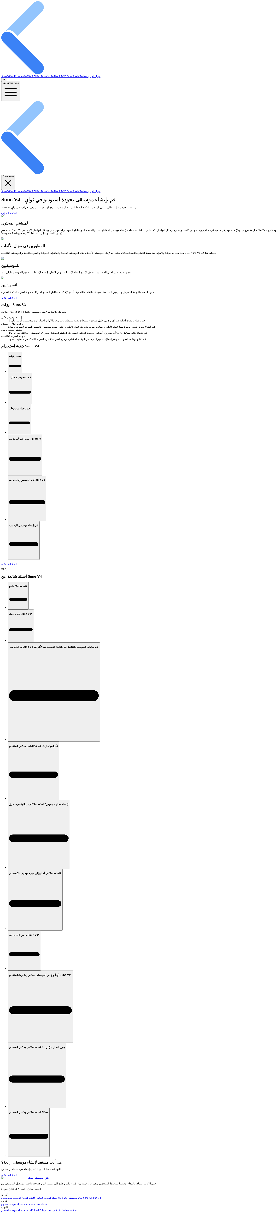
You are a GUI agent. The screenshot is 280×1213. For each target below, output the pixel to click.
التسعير (5, 1210)
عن (30, 1210)
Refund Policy (38, 1210)
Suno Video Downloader (14, 76)
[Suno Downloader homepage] (140, 73)
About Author (70, 1210)
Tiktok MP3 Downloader (67, 76)
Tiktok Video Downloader (40, 76)
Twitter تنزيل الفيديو (90, 76)
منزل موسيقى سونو (12, 1204)
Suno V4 (96, 1197)
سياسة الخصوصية (19, 1210)
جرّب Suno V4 (9, 213)
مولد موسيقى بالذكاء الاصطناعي (65, 1197)
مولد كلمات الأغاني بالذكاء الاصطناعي (29, 1197)
